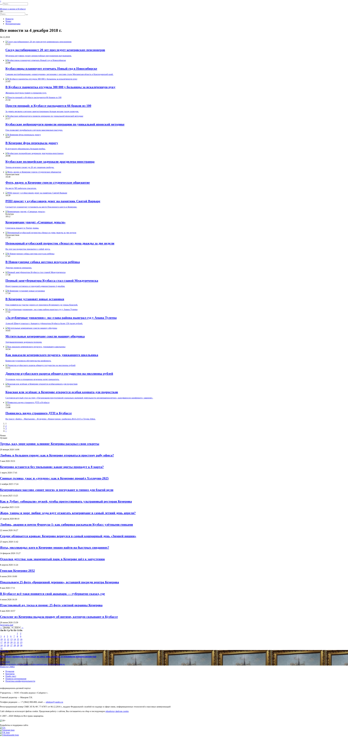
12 (8, 639)
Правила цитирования (15, 678)
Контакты (10, 674)
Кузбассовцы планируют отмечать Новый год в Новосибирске (51, 68)
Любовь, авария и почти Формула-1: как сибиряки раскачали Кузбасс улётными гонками (66, 524)
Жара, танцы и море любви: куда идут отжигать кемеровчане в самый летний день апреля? (68, 513)
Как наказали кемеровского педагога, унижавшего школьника (51, 355)
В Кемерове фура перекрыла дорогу (31, 143)
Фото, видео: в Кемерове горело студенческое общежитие (47, 182)
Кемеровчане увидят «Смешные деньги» (35, 222)
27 (11, 645)
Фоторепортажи (12, 24)
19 (8, 642)
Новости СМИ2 (7, 667)
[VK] (5, 732)
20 (11, 642)
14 (15, 639)
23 (21, 642)
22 (18, 642)
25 (5, 645)
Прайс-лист (10, 676)
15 (18, 639)
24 (1, 645)
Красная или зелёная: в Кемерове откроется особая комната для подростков (61, 392)
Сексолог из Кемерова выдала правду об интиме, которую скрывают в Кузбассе (59, 616)
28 (15, 645)
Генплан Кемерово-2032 (17, 570)
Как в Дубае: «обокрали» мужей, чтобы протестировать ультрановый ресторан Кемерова (66, 501)
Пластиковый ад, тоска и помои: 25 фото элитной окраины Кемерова (51, 605)
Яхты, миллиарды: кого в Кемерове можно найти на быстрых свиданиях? (54, 547)
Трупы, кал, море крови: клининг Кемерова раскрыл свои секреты (49, 443)
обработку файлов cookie (117, 711)
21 (15, 642)
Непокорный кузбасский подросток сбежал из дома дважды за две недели (59, 243)
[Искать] (1, 4)
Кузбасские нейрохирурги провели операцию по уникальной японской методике (65, 124)
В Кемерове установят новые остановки (34, 299)
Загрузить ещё (6, 625)
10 (1, 639)
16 (21, 639)
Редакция (9, 671)
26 (8, 645)
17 (1, 642)
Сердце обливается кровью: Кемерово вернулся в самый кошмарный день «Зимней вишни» (68, 536)
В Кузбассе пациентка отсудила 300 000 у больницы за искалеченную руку (60, 87)
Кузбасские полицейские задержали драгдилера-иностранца (49, 161)
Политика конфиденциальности (20, 681)
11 (5, 639)
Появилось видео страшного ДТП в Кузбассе (38, 413)
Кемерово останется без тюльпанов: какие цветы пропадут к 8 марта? (52, 467)
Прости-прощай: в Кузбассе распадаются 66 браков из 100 (48, 105)
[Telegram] (7, 730)
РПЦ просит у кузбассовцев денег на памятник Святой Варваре (52, 201)
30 (21, 645)
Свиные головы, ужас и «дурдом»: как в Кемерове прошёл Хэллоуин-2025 (54, 478)
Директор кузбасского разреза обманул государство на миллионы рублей (59, 373)
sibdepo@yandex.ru (54, 702)
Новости (9, 19)
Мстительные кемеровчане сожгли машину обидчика (45, 336)
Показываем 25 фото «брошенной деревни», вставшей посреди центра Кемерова (59, 582)
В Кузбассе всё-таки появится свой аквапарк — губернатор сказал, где (52, 593)
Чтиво (8, 21)
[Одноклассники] (9, 735)
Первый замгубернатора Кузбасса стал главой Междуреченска (51, 280)
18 (5, 642)
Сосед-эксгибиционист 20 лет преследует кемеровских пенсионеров (55, 50)
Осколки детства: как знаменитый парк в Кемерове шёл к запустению (52, 559)
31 (1, 648)
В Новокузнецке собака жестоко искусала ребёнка (42, 262)
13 (11, 639)
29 (18, 645)
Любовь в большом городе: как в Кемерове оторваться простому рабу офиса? (57, 455)
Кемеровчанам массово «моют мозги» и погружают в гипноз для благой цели (56, 490)
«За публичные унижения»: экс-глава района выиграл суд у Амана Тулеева (61, 317)
